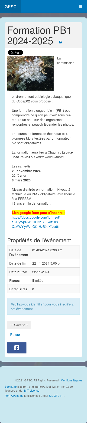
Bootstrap (11, 386)
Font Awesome (14, 395)
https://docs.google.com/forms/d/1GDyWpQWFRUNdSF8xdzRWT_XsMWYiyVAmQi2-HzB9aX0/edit (37, 222)
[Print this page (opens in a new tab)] (60, 41)
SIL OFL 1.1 (56, 395)
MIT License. (32, 390)
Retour (15, 334)
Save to (19, 325)
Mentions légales (71, 380)
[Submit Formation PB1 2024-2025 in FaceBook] (16, 347)
